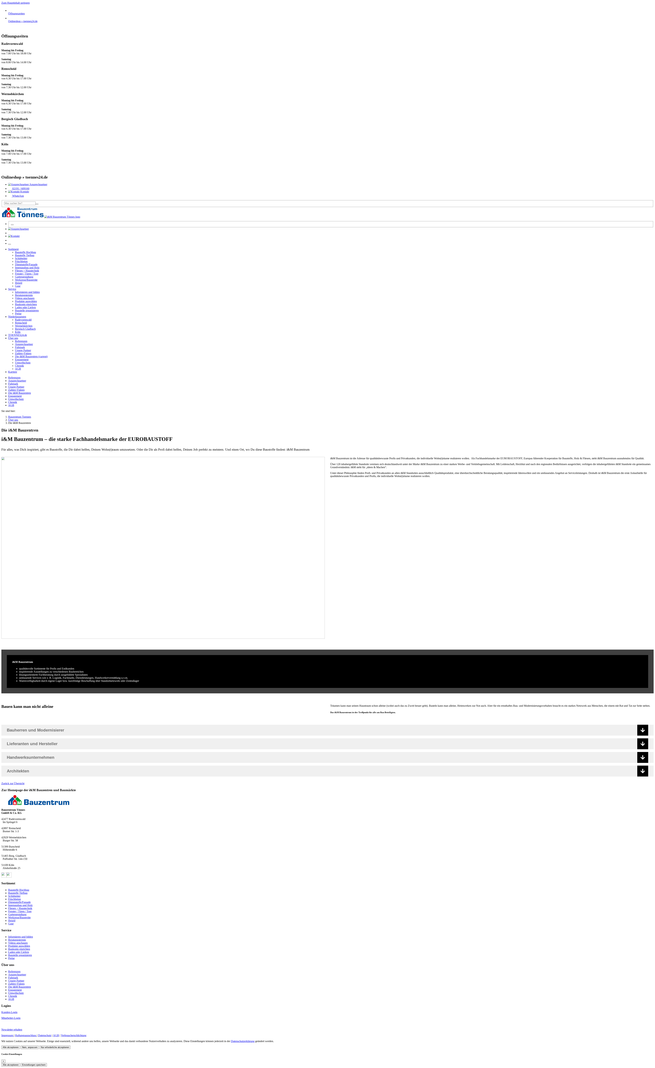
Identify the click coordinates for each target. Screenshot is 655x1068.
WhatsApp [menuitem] (18, 195)
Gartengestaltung (17, 914)
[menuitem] (18, 228)
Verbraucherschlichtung (73, 1035)
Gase (11, 923)
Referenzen (14, 377)
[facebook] (3, 876)
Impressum (7, 1035)
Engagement (15, 396)
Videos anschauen (18, 942)
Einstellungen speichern (34, 1065)
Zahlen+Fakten (16, 389)
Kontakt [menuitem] (24, 191)
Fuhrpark (13, 383)
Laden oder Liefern (18, 952)
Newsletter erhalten (11, 1029)
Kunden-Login (9, 1012)
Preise (11, 958)
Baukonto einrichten (19, 949)
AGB (11, 405)
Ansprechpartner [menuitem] (38, 184)
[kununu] (9, 876)
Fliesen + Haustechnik (20, 908)
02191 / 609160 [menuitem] (20, 188)
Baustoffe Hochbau (18, 889)
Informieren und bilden (20, 936)
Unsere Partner (16, 386)
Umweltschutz (16, 399)
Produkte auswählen (19, 945)
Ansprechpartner (17, 380)
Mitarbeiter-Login (10, 1018)
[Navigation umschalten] (9, 244)
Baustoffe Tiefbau (17, 893)
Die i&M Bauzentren (19, 392)
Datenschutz (44, 1035)
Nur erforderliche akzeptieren (55, 1047)
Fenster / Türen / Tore (20, 911)
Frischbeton (14, 899)
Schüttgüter (14, 896)
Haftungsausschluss (26, 1035)
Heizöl (11, 920)
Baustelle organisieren (20, 955)
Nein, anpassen (29, 1047)
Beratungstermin (17, 939)
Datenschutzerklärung (242, 1041)
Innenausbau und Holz (20, 905)
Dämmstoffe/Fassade (19, 902)
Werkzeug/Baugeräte (19, 917)
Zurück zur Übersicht (12, 783)
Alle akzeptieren (11, 1047)
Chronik (12, 402)
